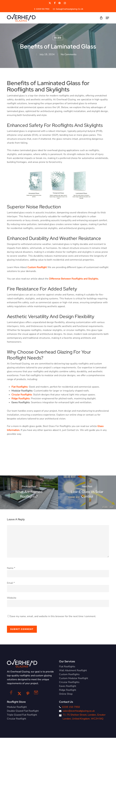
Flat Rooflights (67, 666)
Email (11, 583)
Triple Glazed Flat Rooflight (22, 714)
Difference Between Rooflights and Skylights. (74, 278)
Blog (57, 38)
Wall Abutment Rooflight (73, 670)
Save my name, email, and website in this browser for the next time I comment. (53, 616)
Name (11, 568)
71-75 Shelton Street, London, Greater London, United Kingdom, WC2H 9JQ (84, 716)
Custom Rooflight (37, 267)
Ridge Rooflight (67, 690)
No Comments (68, 54)
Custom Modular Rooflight (73, 678)
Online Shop (65, 694)
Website (11, 597)
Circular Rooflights (69, 682)
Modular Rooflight (17, 707)
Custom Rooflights (69, 674)
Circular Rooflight (16, 718)
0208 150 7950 (71, 707)
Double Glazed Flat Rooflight (23, 711)
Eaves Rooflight (67, 686)
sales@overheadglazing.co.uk (79, 711)
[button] (107, 17)
